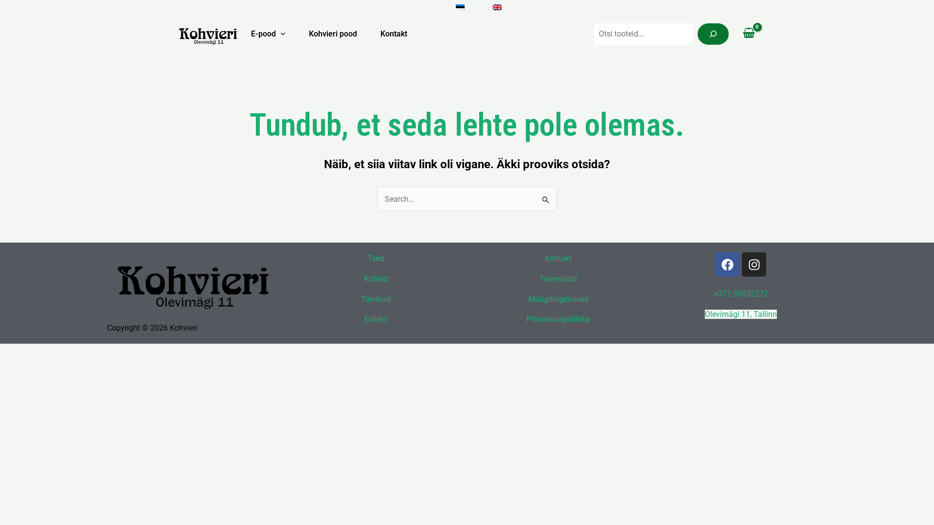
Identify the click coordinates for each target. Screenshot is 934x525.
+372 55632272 (741, 293)
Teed (376, 258)
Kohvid (376, 278)
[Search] (713, 34)
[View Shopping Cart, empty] (748, 34)
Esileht (375, 319)
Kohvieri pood (333, 33)
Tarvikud (376, 299)
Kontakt (393, 33)
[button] (281, 34)
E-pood (263, 33)
